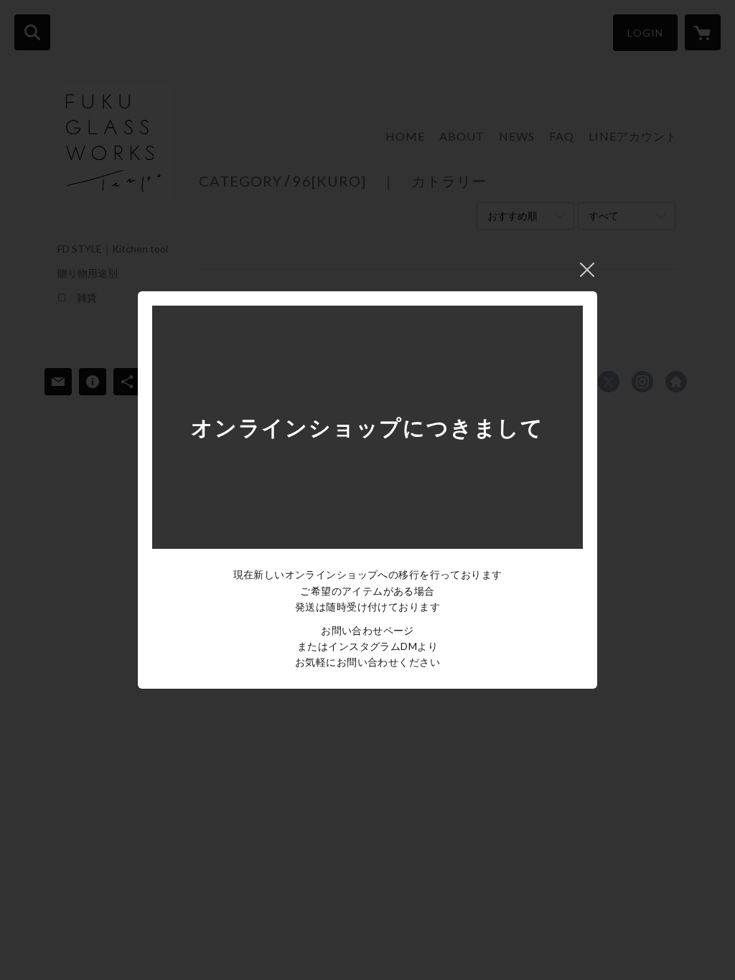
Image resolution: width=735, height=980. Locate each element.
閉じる (587, 270)
